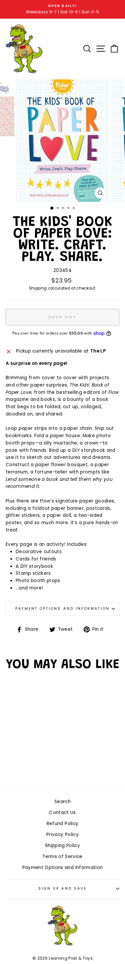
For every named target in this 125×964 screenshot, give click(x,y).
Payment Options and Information (62, 608)
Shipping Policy (62, 845)
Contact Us (62, 812)
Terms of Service (62, 856)
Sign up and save (62, 888)
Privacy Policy (62, 834)
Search (62, 801)
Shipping (38, 288)
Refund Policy (62, 823)
